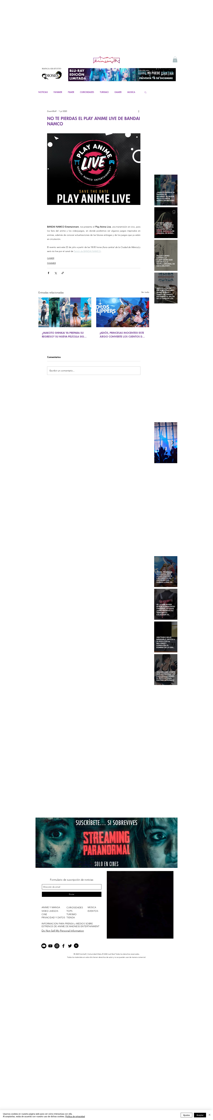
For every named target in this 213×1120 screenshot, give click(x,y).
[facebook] (63, 945)
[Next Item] (172, 443)
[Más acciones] (138, 111)
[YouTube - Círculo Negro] (43, 945)
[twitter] (69, 945)
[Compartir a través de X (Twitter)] (55, 273)
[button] (175, 59)
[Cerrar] (209, 1115)
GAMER (118, 92)
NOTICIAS (43, 92)
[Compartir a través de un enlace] (62, 273)
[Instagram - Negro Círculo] (56, 945)
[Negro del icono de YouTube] (50, 945)
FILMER (71, 92)
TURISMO (104, 92)
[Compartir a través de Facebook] (48, 273)
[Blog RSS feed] (76, 945)
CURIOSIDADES (87, 92)
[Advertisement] (106, 33)
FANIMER (58, 92)
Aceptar (200, 1115)
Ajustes (186, 1115)
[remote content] (93, 214)
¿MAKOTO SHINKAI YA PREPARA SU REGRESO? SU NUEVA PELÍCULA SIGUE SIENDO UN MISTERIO (64, 334)
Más (129, 92)
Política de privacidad (75, 1116)
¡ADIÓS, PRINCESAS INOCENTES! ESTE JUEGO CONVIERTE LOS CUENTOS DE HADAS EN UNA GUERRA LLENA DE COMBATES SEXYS (122, 334)
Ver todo (145, 292)
